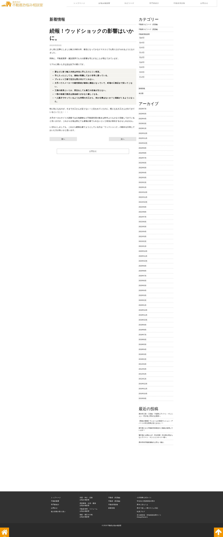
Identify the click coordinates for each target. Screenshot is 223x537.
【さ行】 (142, 47)
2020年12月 (143, 251)
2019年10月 (143, 320)
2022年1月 (142, 187)
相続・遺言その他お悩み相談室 (86, 516)
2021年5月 (142, 227)
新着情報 (142, 88)
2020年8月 (142, 271)
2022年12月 (143, 133)
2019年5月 (142, 344)
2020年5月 (142, 285)
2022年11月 (143, 138)
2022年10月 (143, 143)
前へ (63, 139)
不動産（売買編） (114, 497)
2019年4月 (142, 349)
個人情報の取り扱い (58, 511)
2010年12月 (143, 384)
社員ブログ (141, 511)
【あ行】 (142, 38)
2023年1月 (142, 128)
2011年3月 (142, 369)
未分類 (141, 93)
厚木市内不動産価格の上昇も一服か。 (152, 442)
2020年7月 (142, 276)
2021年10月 (143, 202)
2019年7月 (142, 335)
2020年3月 (142, 295)
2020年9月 (142, 266)
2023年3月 (142, 123)
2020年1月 (142, 305)
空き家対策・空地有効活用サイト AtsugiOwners (149, 516)
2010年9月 (142, 398)
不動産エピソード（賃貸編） (149, 29)
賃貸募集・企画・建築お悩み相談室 (88, 504)
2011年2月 (142, 374)
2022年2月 (142, 182)
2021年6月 (142, 222)
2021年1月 (142, 246)
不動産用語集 (179, 3)
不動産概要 (55, 501)
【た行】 (142, 52)
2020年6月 (142, 281)
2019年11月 (143, 315)
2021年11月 (143, 197)
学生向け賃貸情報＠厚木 (146, 501)
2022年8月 (142, 153)
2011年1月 (142, 379)
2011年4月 (142, 364)
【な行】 (142, 57)
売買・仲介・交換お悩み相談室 (86, 499)
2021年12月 (143, 192)
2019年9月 (142, 325)
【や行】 (142, 72)
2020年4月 (142, 290)
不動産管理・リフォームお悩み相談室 (89, 510)
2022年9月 (142, 148)
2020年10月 (143, 261)
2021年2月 (142, 241)
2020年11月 (143, 256)
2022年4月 (142, 173)
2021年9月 (142, 207)
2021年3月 (142, 236)
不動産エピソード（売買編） (149, 24)
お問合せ (204, 3)
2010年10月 (143, 393)
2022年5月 (142, 168)
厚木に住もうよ (142, 504)
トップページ (79, 3)
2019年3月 (142, 354)
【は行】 (142, 62)
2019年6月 (142, 339)
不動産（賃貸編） (114, 501)
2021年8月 (142, 212)
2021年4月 (142, 231)
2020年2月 (142, 300)
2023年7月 (142, 109)
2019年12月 (143, 310)
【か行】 (142, 43)
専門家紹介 (154, 3)
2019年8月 (142, 330)
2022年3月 (142, 177)
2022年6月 (142, 163)
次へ (122, 139)
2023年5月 (142, 114)
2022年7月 (142, 158)
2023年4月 (142, 119)
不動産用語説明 (144, 34)
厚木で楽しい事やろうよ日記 (147, 508)
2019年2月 (142, 359)
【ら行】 (142, 77)
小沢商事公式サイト (144, 497)
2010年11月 (143, 389)
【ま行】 (142, 67)
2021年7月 (142, 217)
